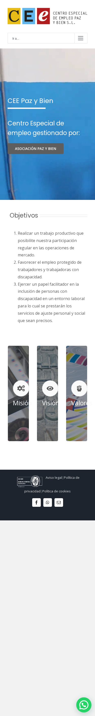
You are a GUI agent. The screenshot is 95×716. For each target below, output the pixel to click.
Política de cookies (56, 491)
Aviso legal (54, 477)
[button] (83, 704)
